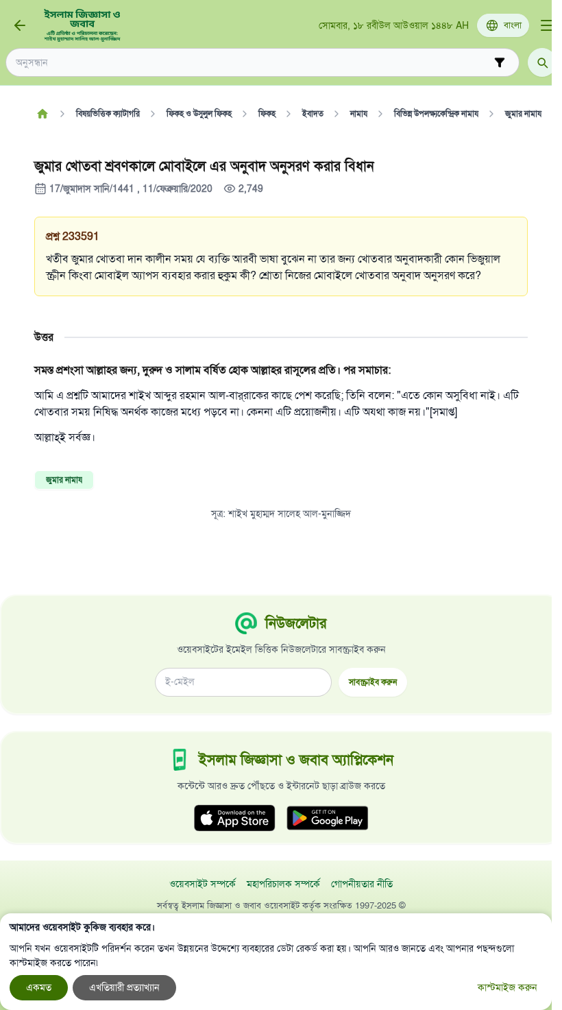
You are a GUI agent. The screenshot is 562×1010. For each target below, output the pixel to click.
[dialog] (276, 961)
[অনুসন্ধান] (542, 62)
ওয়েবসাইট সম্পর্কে (202, 884)
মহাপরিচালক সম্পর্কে (283, 884)
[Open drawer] (547, 25)
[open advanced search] (499, 62)
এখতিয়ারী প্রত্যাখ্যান (124, 988)
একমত (38, 988)
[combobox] (253, 63)
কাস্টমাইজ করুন (507, 988)
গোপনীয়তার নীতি (362, 884)
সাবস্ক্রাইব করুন (373, 682)
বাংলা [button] (513, 25)
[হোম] (42, 113)
